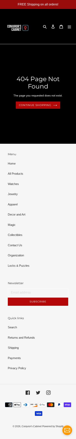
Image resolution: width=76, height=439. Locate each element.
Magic (12, 224)
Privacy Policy (17, 368)
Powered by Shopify (53, 426)
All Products (15, 173)
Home (12, 163)
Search (12, 327)
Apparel (13, 204)
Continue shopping (35, 105)
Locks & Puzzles (18, 265)
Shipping (13, 347)
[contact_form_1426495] (67, 430)
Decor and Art (16, 214)
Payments (14, 358)
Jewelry (13, 194)
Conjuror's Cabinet (32, 426)
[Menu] (69, 26)
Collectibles (15, 235)
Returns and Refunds (21, 337)
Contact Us (15, 245)
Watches (13, 184)
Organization (16, 255)
